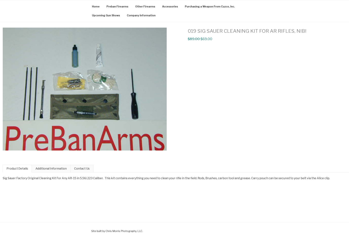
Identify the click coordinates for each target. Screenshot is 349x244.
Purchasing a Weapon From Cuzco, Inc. (210, 6)
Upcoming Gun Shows (106, 15)
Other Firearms (145, 6)
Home (96, 6)
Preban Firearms (117, 6)
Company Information (141, 15)
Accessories (170, 6)
